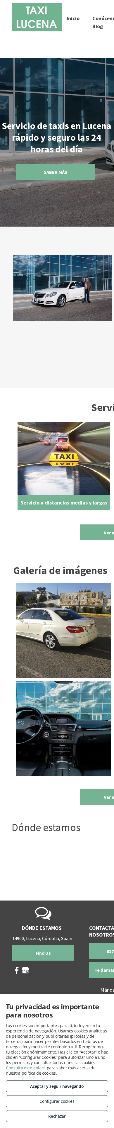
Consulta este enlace (26, 1068)
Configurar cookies (57, 1101)
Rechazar (57, 1116)
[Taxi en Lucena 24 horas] (63, 630)
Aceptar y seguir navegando (57, 1086)
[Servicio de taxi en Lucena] (63, 728)
